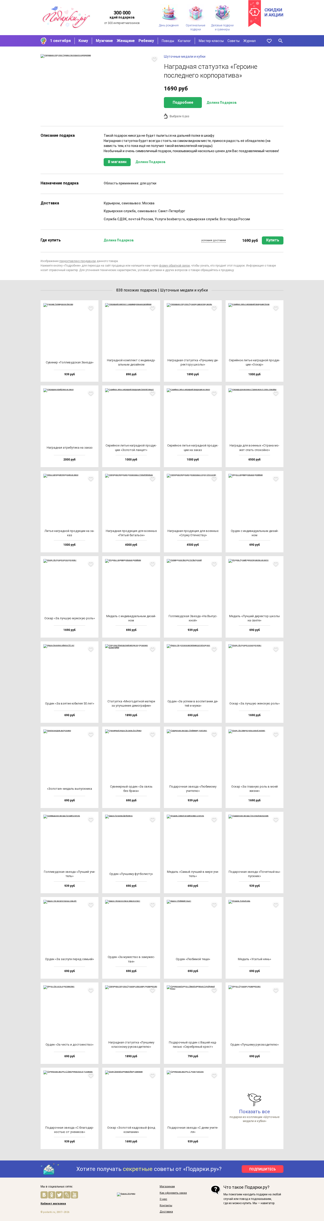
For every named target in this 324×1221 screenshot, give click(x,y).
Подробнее (183, 102)
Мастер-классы (211, 41)
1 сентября (60, 40)
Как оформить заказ (173, 1193)
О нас (163, 1199)
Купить (272, 240)
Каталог (184, 41)
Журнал (249, 41)
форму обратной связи (174, 265)
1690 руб (250, 240)
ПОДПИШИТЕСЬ (262, 1169)
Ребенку (146, 40)
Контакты (166, 1205)
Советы (233, 41)
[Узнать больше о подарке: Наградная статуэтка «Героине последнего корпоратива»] (100, 56)
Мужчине (104, 40)
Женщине (126, 40)
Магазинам (167, 1186)
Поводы (168, 41)
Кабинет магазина (53, 1203)
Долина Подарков (221, 102)
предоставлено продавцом (77, 261)
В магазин (117, 162)
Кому (83, 40)
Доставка (166, 1211)
